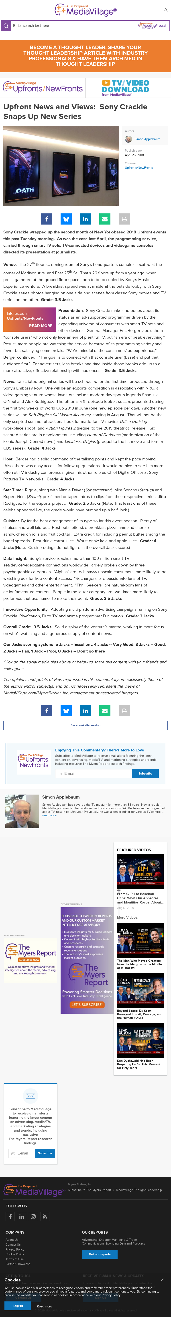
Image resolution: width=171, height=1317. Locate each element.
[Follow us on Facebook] (10, 1216)
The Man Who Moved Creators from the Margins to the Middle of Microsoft (139, 964)
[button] (165, 10)
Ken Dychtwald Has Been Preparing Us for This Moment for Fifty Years (138, 1064)
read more (49, 815)
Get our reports (100, 1254)
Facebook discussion (85, 725)
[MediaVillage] (86, 10)
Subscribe (145, 773)
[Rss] (44, 1216)
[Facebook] (46, 219)
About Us (12, 1240)
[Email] (104, 219)
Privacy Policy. (111, 1295)
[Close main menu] (162, 1280)
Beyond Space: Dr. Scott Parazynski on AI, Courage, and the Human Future (139, 1014)
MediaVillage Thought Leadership (139, 1190)
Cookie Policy (15, 1254)
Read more (44, 1306)
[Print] (124, 219)
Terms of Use (15, 1259)
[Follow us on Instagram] (33, 1216)
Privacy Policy (15, 1249)
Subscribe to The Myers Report (89, 1190)
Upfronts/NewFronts (139, 168)
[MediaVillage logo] (34, 1190)
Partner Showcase (18, 1264)
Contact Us (13, 1245)
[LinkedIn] (85, 219)
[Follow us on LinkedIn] (21, 1216)
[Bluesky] (66, 219)
